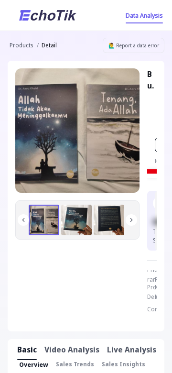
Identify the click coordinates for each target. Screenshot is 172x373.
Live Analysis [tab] (131, 349)
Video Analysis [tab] (71, 349)
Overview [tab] (33, 364)
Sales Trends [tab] (75, 364)
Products (21, 45)
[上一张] (23, 220)
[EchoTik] (47, 15)
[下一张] (131, 220)
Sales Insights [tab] (123, 364)
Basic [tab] (27, 349)
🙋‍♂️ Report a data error (133, 45)
